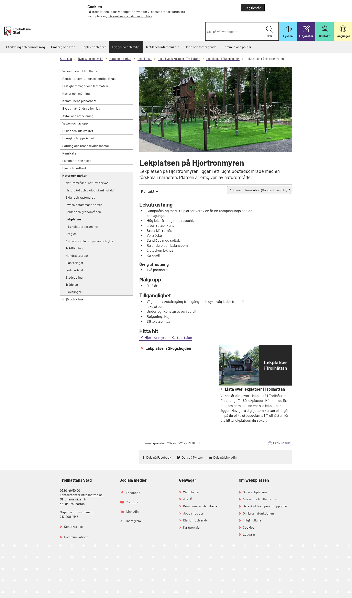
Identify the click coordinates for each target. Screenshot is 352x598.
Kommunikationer (77, 537)
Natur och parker (120, 58)
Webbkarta (191, 492)
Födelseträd (74, 270)
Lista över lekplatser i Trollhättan (179, 58)
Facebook (133, 493)
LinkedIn (132, 511)
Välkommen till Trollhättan (80, 71)
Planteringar (74, 263)
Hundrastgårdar (77, 255)
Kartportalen (192, 527)
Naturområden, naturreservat (87, 183)
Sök (269, 36)
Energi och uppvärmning (79, 138)
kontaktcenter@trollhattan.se (81, 495)
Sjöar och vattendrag (80, 197)
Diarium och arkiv (195, 520)
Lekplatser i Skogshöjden (223, 58)
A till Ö (187, 499)
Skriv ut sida (281, 443)
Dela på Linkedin (225, 457)
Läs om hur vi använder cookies (130, 16)
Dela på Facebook (158, 457)
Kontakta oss (73, 526)
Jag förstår (253, 8)
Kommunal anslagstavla (200, 506)
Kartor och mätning (76, 93)
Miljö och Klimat (73, 299)
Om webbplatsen (255, 492)
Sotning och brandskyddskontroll (86, 146)
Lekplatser (145, 58)
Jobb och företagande (201, 47)
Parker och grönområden (83, 212)
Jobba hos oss (193, 513)
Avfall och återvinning (78, 116)
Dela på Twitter (192, 457)
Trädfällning (74, 248)
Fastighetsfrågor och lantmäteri (85, 86)
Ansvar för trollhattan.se (260, 499)
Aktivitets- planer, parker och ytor (89, 241)
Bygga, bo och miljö (126, 47)
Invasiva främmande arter (84, 205)
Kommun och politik (237, 47)
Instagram (133, 521)
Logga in (249, 534)
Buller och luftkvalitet (77, 131)
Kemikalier (70, 153)
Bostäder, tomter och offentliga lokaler (90, 78)
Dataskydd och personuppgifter (265, 506)
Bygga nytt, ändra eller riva (81, 108)
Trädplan (72, 284)
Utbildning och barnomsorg (25, 47)
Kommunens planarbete (79, 101)
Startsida (66, 58)
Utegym (71, 234)
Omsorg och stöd (63, 47)
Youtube (132, 502)
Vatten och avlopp (75, 123)
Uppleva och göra (93, 47)
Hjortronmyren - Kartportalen (168, 337)
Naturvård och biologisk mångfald (90, 190)
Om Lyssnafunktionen (258, 513)
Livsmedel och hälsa (76, 160)
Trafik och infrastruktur (162, 47)
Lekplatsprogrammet (83, 226)
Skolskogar (73, 292)
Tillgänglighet (253, 520)
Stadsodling (74, 277)
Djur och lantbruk (74, 168)
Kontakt (147, 191)
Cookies (248, 527)
